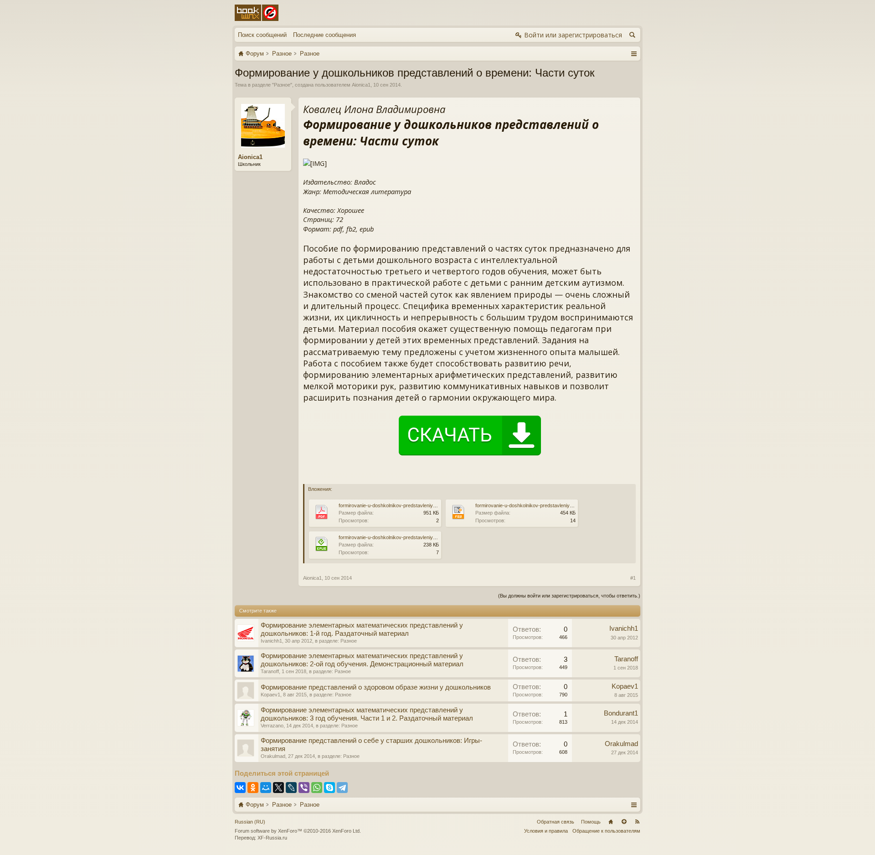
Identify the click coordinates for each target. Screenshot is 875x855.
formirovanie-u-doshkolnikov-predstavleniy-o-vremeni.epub (404, 537)
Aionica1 (361, 85)
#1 (633, 578)
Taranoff (270, 671)
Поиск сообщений (262, 34)
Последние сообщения (324, 34)
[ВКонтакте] (240, 787)
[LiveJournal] (291, 787)
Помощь (591, 821)
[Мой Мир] (265, 787)
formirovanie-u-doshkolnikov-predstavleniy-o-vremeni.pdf (402, 505)
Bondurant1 (621, 713)
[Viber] (304, 787)
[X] (278, 787)
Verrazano (272, 725)
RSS (637, 822)
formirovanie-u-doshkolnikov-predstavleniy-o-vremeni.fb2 (538, 505)
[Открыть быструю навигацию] (633, 53)
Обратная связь (555, 821)
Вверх (624, 822)
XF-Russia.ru (272, 837)
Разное (282, 85)
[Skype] (329, 787)
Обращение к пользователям (606, 831)
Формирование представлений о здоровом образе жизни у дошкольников (376, 687)
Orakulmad (273, 756)
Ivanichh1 (271, 641)
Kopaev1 (270, 694)
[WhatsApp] (316, 787)
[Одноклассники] (252, 787)
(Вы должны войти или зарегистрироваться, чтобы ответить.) (569, 595)
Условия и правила (546, 831)
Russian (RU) (250, 821)
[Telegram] (342, 787)
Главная (610, 822)
